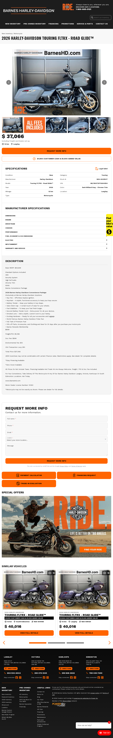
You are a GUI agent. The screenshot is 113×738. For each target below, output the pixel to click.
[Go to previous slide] (8, 82)
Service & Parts (85, 24)
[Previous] (4, 643)
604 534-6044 (14, 673)
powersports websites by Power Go (85, 698)
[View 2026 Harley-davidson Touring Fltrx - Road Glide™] (12, 125)
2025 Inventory (6, 702)
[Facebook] (16, 677)
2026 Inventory (7, 699)
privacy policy (95, 693)
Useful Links (43, 688)
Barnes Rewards (42, 706)
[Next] (109, 643)
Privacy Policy (64, 466)
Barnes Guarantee (25, 704)
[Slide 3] (75, 643)
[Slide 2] (56, 643)
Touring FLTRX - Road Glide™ (25, 615)
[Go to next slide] (104, 82)
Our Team (40, 699)
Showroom (5, 705)
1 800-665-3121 (83, 9)
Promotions (67, 24)
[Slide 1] (37, 643)
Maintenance (41, 717)
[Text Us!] (104, 733)
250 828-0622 (68, 673)
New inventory (7, 33)
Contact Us (102, 24)
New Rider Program (8, 714)
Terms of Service (76, 466)
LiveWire (5, 707)
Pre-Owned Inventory (35, 24)
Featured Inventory (8, 697)
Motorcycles (23, 697)
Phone (10, 425)
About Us (40, 694)
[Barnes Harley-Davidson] (29, 10)
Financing (53, 24)
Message (10, 446)
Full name (11, 419)
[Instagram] (20, 677)
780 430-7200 (95, 673)
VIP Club (40, 709)
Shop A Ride (67, 701)
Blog (38, 697)
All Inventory (23, 694)
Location (10, 437)
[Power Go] (75, 704)
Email (10, 432)
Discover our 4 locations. (88, 7)
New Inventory (13, 24)
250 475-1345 (40, 673)
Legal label (103, 169)
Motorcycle (18, 33)
